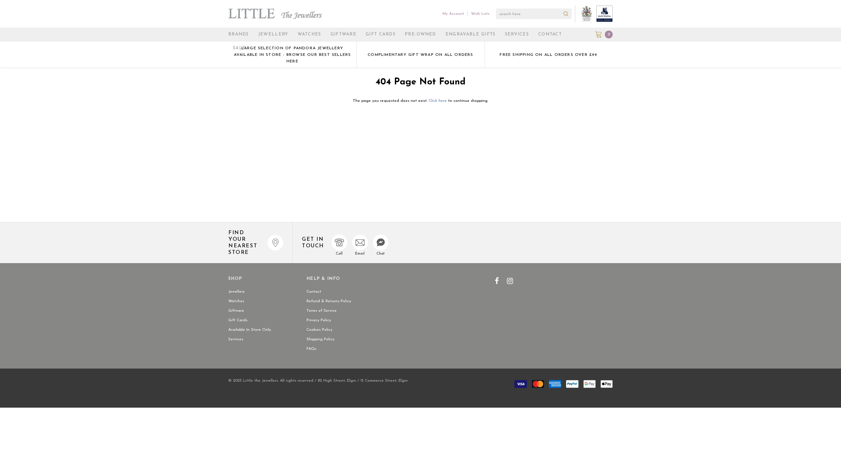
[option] (292, 54)
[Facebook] (497, 280)
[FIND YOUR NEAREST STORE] (275, 243)
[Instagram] (510, 280)
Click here (438, 101)
